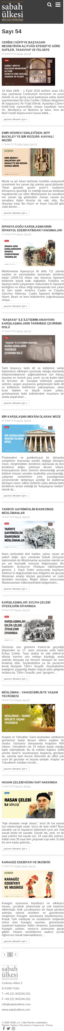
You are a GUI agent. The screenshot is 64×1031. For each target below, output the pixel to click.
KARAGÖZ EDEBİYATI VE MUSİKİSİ (26, 862)
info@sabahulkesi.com (16, 1004)
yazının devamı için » (16, 119)
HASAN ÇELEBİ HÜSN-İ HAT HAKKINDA (29, 782)
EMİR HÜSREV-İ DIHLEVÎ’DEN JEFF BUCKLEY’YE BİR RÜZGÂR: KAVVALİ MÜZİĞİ (28, 136)
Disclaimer (25, 1025)
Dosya (20, 54)
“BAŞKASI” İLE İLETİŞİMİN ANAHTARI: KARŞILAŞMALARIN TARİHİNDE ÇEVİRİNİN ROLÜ (32, 323)
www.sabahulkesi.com (16, 1009)
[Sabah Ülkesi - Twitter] (8, 1028)
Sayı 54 (27, 54)
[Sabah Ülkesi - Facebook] (4, 1028)
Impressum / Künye (43, 1025)
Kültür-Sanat (23, 144)
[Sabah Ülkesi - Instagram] (13, 1028)
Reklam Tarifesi (10, 1025)
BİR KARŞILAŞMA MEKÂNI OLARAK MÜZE (31, 416)
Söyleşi (27, 786)
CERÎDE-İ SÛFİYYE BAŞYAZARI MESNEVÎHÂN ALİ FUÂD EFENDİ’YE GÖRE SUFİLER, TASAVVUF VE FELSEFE (31, 46)
